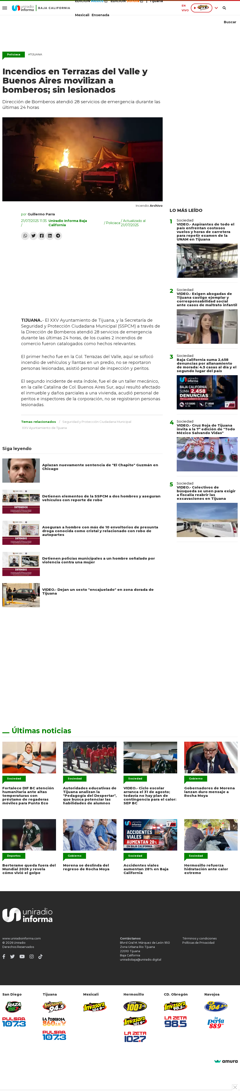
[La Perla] (216, 1022)
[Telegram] (58, 236)
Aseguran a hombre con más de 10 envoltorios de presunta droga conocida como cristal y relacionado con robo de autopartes (100, 531)
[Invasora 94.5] (54, 1007)
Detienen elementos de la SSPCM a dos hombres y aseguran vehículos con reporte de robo (101, 498)
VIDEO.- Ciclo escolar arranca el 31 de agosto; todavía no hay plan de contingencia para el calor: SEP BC (150, 795)
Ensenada (100, 15)
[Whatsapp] (25, 236)
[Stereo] (135, 1006)
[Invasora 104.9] (95, 1006)
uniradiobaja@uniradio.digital (140, 959)
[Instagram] (32, 956)
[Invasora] (14, 1007)
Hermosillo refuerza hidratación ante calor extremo (206, 869)
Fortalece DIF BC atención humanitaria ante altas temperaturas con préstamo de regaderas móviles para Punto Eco (28, 795)
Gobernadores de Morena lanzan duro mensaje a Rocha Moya (209, 792)
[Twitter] (33, 236)
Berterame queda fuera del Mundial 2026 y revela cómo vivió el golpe (29, 869)
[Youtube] (22, 956)
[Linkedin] (50, 236)
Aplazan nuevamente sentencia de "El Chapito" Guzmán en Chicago (100, 467)
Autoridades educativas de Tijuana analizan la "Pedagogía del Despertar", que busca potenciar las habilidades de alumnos (89, 795)
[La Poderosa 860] (54, 1021)
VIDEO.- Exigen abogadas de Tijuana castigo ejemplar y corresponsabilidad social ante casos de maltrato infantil (207, 299)
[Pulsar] (14, 1022)
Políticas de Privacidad (198, 942)
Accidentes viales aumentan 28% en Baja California (146, 869)
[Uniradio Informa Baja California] (41, 8)
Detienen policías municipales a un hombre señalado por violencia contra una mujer (98, 560)
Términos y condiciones (199, 938)
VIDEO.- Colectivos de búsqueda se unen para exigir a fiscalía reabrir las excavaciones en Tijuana (206, 493)
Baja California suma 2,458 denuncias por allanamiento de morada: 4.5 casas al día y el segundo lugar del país (206, 365)
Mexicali (82, 15)
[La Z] (135, 1037)
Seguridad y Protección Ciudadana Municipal (96, 422)
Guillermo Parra (41, 214)
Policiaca (13, 54)
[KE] (216, 1006)
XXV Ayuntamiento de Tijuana (44, 428)
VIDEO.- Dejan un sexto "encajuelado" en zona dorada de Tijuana (98, 591)
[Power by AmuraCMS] (226, 1061)
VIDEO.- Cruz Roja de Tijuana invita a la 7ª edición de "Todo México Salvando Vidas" (206, 429)
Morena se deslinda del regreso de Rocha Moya (86, 867)
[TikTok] (40, 956)
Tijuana (35, 54)
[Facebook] (42, 236)
